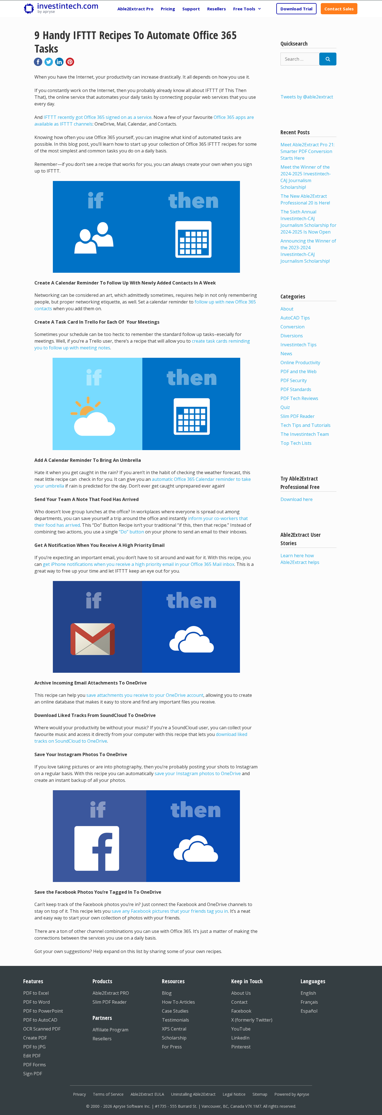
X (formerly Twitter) (251, 1020)
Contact (239, 1002)
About (286, 309)
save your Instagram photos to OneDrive (198, 773)
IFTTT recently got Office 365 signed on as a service (98, 117)
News (286, 354)
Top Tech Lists (296, 443)
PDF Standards (295, 389)
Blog (167, 993)
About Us (241, 993)
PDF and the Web (298, 371)
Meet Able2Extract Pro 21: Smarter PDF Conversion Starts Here (307, 151)
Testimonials (175, 1020)
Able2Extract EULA (147, 1094)
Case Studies (175, 1011)
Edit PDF (32, 1056)
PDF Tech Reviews (299, 398)
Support (191, 8)
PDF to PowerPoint (43, 1011)
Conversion (292, 327)
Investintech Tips (298, 345)
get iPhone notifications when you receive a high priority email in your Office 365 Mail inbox (138, 564)
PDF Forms (34, 1065)
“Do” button (131, 532)
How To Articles (178, 1002)
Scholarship (174, 1038)
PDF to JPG (34, 1047)
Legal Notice (234, 1094)
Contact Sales (339, 8)
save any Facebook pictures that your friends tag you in (170, 911)
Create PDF (35, 1038)
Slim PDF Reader (297, 416)
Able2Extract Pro (135, 8)
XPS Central (174, 1029)
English (308, 993)
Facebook (241, 1011)
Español (309, 1011)
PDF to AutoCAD (40, 1020)
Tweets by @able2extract (306, 97)
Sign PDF (32, 1074)
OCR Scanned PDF (41, 1029)
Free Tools (244, 8)
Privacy (79, 1094)
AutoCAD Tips (295, 318)
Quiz (285, 407)
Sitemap (260, 1094)
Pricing (168, 8)
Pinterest (241, 1047)
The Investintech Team (304, 434)
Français (309, 1002)
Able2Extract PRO (111, 993)
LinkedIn (240, 1038)
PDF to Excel (36, 993)
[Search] (327, 59)
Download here (296, 499)
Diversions (291, 336)
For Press (172, 1047)
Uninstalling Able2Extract (193, 1094)
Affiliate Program (110, 1030)
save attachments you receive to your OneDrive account (144, 695)
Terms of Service (108, 1094)
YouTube (241, 1029)
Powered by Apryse (291, 1094)
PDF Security (293, 380)
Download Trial (296, 8)
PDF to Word (36, 1002)
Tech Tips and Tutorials (305, 425)
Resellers (216, 8)
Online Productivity (300, 362)
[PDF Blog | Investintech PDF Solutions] (61, 8)
